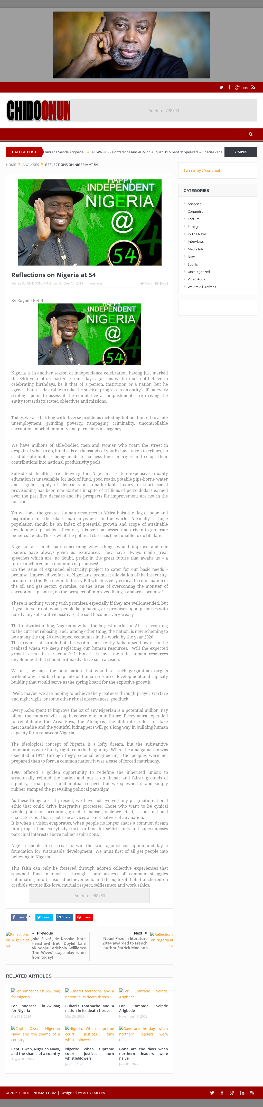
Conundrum (197, 211)
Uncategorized (199, 271)
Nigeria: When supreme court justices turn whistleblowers (89, 1054)
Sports (193, 264)
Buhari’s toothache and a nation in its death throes (89, 1008)
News (192, 256)
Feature (194, 219)
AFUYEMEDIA (94, 1092)
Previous (45, 933)
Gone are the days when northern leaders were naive (143, 1054)
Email (164, 283)
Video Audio (197, 279)
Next (138, 933)
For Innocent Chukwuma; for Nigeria (35, 1008)
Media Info (196, 249)
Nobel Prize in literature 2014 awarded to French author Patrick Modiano (125, 943)
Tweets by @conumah (202, 170)
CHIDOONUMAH (39, 283)
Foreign (193, 226)
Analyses (96, 283)
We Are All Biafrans (202, 287)
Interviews (196, 241)
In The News (197, 234)
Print (148, 283)
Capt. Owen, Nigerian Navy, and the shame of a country (35, 1051)
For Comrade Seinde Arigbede (143, 1008)
